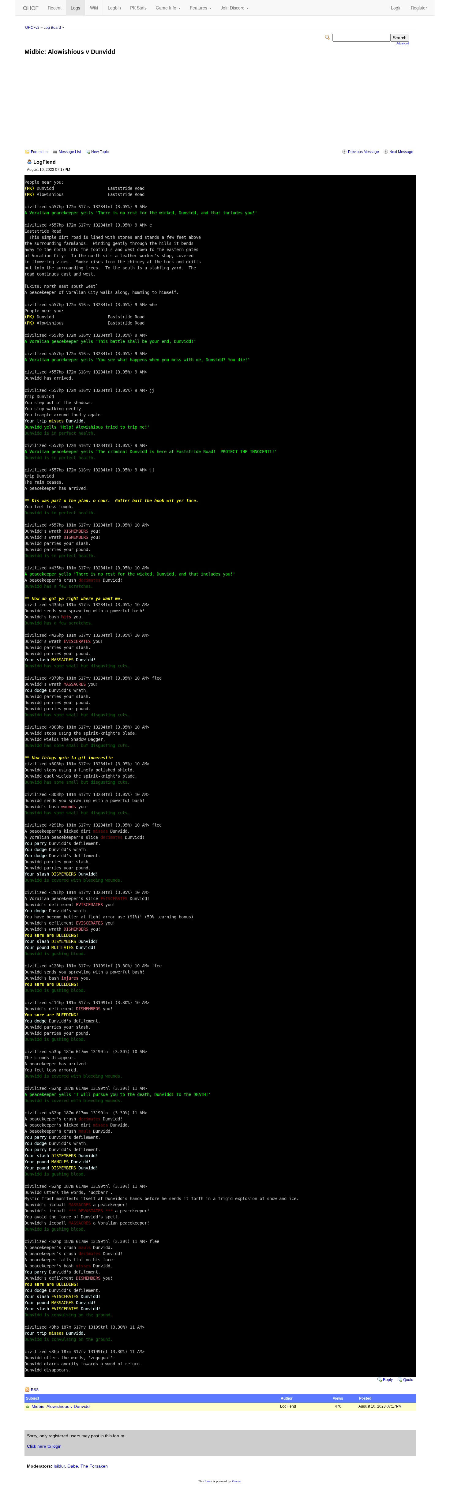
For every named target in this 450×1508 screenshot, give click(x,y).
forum (208, 1481)
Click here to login (44, 1446)
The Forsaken (94, 1466)
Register (419, 8)
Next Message (401, 152)
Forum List (39, 152)
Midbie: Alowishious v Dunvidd (61, 1406)
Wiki (94, 8)
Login (396, 8)
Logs (75, 8)
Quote (408, 1380)
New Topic (100, 152)
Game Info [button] (167, 8)
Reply (388, 1380)
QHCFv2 (32, 27)
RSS (35, 1390)
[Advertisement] (220, 106)
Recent (55, 8)
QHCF (31, 8)
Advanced (402, 43)
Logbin (114, 8)
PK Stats (138, 8)
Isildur (59, 1466)
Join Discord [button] (233, 8)
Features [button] (199, 8)
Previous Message (363, 152)
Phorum (237, 1481)
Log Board (52, 27)
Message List (70, 152)
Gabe (72, 1466)
